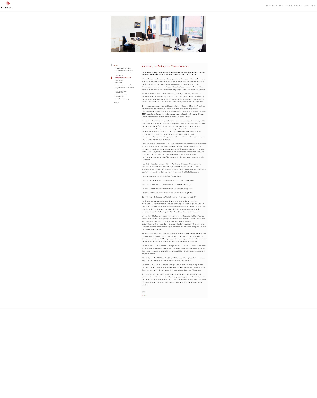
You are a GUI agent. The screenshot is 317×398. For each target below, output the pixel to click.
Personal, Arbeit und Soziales (123, 77)
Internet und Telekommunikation (124, 73)
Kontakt (313, 5)
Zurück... (145, 295)
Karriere (306, 5)
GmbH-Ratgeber (119, 80)
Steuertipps (298, 5)
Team (281, 5)
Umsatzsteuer (118, 82)
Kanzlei (274, 5)
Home (268, 5)
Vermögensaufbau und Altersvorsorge (121, 91)
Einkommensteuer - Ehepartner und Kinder (124, 88)
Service (116, 65)
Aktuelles (116, 103)
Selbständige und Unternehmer (123, 68)
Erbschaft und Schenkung (122, 99)
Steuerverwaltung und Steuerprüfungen (121, 95)
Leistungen (288, 5)
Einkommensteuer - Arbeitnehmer (124, 70)
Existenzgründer (119, 75)
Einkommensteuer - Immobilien (123, 85)
